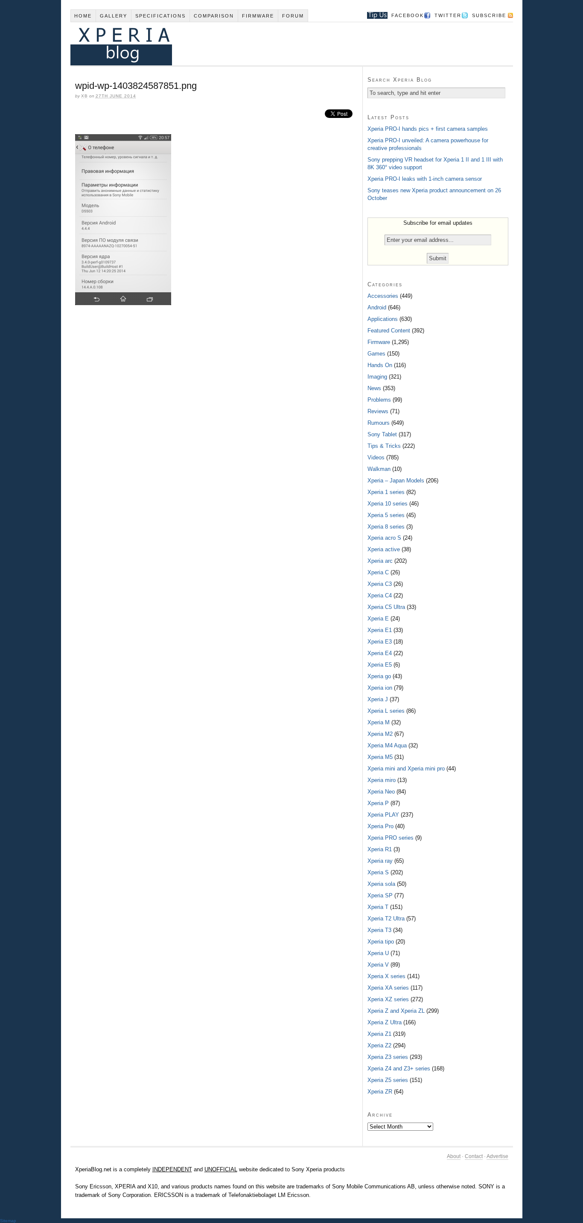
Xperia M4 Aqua (387, 745)
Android (376, 307)
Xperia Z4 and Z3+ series (398, 1068)
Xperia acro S (384, 538)
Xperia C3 (379, 584)
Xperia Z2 (379, 1045)
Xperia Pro (380, 826)
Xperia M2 (380, 734)
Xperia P (378, 803)
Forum (293, 15)
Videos (376, 457)
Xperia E (378, 618)
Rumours (378, 423)
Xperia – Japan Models (395, 480)
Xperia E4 (379, 653)
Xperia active (383, 549)
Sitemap (8, 1220)
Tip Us (374, 15)
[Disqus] (216, 428)
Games (376, 353)
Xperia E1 (379, 630)
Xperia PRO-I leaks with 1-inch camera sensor (424, 179)
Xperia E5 (379, 664)
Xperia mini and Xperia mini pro (406, 768)
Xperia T (377, 907)
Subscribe (489, 15)
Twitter (447, 15)
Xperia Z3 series (387, 1057)
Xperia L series (386, 711)
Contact (474, 1156)
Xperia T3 (379, 930)
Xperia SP (380, 895)
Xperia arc (380, 561)
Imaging (377, 376)
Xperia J (377, 699)
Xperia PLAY (383, 814)
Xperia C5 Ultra (386, 607)
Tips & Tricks (384, 446)
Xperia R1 (379, 849)
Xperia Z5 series (387, 1080)
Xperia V (378, 964)
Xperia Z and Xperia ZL (396, 1011)
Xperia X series (386, 976)
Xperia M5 (380, 757)
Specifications (160, 15)
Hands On (379, 365)
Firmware (258, 15)
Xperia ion (379, 688)
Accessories (382, 296)
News (374, 388)
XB (84, 96)
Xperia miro (381, 780)
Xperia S (378, 872)
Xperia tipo (380, 941)
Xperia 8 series (386, 526)
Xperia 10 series (387, 503)
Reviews (377, 411)
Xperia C (378, 572)
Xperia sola (381, 884)
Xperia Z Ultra (384, 1022)
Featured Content (388, 330)
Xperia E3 (379, 641)
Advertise (497, 1156)
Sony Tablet (382, 434)
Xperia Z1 (379, 1034)
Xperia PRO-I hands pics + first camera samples (427, 129)
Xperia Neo (381, 791)
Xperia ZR (379, 1091)
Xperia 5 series (386, 515)
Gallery (113, 15)
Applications (382, 319)
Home (83, 15)
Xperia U (378, 953)
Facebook (407, 15)
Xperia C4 (379, 595)
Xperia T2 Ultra (386, 918)
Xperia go (379, 676)
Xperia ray (380, 861)
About (454, 1156)
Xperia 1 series (386, 492)
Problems (379, 400)
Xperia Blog (280, 43)
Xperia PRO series (390, 838)
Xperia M (378, 722)
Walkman (379, 469)
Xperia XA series (388, 988)
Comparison (214, 15)
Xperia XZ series (388, 999)
